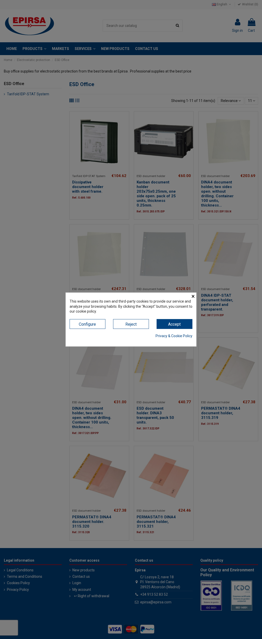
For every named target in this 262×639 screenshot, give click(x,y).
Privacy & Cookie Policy (174, 336)
